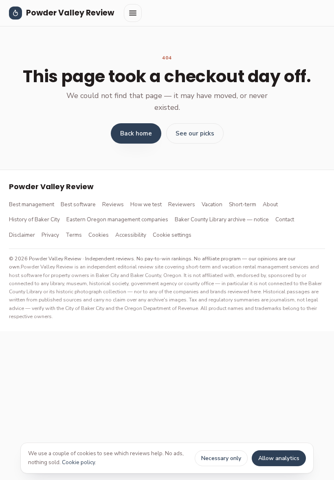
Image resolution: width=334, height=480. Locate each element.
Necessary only (221, 458)
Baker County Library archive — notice (222, 219)
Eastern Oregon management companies (117, 219)
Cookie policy (78, 462)
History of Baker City (34, 219)
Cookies (98, 235)
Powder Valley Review (70, 12)
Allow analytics (278, 458)
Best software (78, 204)
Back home (136, 133)
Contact (284, 219)
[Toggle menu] (133, 13)
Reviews (113, 204)
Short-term (242, 204)
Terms (74, 235)
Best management (31, 204)
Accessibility (130, 235)
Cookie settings (172, 235)
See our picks (195, 133)
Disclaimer (22, 235)
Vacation (212, 204)
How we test (146, 204)
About (270, 204)
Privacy (50, 235)
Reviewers (181, 204)
